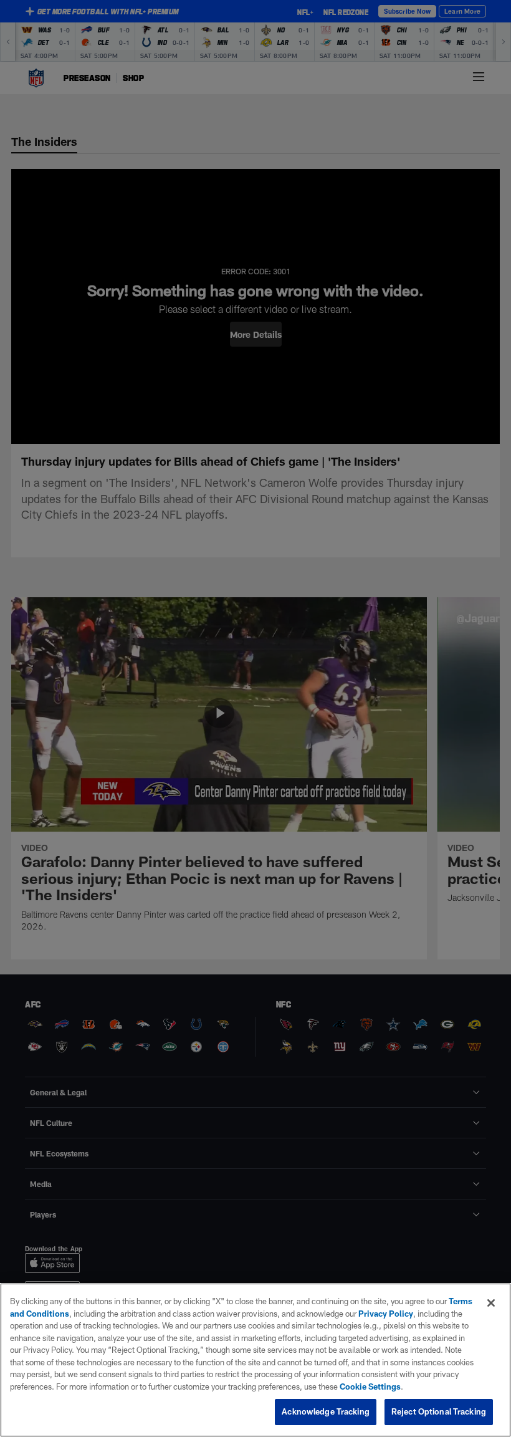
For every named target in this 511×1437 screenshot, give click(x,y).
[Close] (491, 1303)
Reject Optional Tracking (438, 1411)
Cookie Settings (370, 1386)
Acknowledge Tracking (326, 1411)
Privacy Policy (385, 1314)
